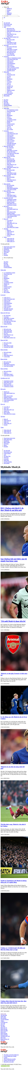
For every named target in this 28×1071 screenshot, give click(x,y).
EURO (8, 88)
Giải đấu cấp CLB (8, 198)
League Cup (10, 35)
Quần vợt (9, 233)
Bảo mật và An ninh (9, 1061)
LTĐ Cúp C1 (10, 132)
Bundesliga (9, 79)
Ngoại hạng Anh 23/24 (9, 246)
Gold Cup (9, 217)
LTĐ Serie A (10, 62)
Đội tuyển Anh (10, 28)
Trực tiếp (6, 102)
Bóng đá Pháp (7, 191)
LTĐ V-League (10, 66)
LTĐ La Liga (10, 60)
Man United (7, 251)
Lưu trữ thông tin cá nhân (10, 1056)
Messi (5, 253)
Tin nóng (6, 99)
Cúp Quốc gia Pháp (12, 196)
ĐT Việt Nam (10, 147)
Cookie (5, 1057)
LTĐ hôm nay (4, 1022)
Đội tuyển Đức (10, 185)
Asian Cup (9, 224)
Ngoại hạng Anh (8, 24)
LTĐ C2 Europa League (13, 67)
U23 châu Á (10, 220)
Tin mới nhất (7, 23)
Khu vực (6, 219)
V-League (9, 48)
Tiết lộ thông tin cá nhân (10, 1059)
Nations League (11, 90)
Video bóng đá (10, 238)
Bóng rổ (9, 230)
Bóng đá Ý (3, 1032)
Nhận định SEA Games (12, 227)
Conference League (11, 205)
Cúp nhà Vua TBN (11, 44)
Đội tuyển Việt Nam (12, 46)
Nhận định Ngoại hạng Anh (14, 31)
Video (5, 237)
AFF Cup (9, 91)
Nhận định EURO (11, 212)
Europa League (10, 202)
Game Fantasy (7, 25)
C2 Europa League (11, 119)
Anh (5, 27)
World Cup (9, 87)
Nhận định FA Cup (11, 34)
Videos (2, 1020)
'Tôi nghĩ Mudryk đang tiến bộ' (13, 621)
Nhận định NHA (11, 161)
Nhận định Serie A (11, 180)
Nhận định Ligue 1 (11, 195)
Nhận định (6, 72)
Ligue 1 (9, 80)
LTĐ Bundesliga (11, 63)
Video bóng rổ (10, 231)
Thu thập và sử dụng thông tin (11, 1054)
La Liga (9, 41)
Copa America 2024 (12, 216)
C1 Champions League (12, 109)
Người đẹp (6, 249)
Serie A (8, 77)
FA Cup (9, 32)
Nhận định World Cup (12, 209)
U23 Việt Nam (10, 53)
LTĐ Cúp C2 (10, 142)
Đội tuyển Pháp (11, 192)
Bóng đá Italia (7, 175)
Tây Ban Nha (7, 38)
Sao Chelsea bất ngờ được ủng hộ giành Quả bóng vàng (14, 560)
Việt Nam (6, 45)
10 (4, 17)
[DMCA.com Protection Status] (5, 1066)
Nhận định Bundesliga (12, 188)
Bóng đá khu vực (5, 1039)
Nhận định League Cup (12, 37)
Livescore (6, 56)
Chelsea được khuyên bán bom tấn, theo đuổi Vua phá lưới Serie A (13, 1002)
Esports (8, 235)
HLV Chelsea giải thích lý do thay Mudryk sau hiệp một (12, 509)
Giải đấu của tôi (11, 70)
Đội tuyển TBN (11, 39)
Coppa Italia (10, 181)
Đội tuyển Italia (10, 177)
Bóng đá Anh (7, 157)
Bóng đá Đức (7, 184)
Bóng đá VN (4, 1027)
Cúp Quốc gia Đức (11, 189)
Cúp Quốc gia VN (11, 51)
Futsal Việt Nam (11, 55)
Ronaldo (6, 255)
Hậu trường (6, 95)
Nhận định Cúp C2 (11, 203)
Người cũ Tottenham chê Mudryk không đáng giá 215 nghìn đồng (14, 881)
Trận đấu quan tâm (11, 69)
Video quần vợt (10, 234)
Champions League (11, 199)
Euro (8, 210)
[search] (19, 16)
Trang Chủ (3, 1013)
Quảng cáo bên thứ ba (9, 1060)
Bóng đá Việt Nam (8, 146)
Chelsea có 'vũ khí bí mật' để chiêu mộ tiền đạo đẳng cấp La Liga (13, 948)
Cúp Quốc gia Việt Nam (13, 153)
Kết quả (6, 101)
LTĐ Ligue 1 (10, 65)
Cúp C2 (9, 83)
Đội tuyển (6, 206)
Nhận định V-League (12, 49)
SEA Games (10, 93)
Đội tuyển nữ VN (11, 52)
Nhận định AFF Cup (12, 223)
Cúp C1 (9, 73)
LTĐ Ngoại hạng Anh (12, 59)
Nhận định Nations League (13, 214)
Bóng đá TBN (7, 168)
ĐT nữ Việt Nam (11, 151)
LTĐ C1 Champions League (14, 58)
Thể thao (6, 228)
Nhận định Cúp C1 (11, 200)
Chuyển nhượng (8, 94)
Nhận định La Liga (11, 42)
